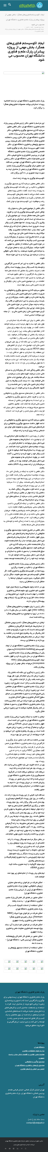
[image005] (40, 962)
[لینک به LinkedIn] (18, 1149)
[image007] (32, 962)
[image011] (8, 962)
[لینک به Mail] (6, 1149)
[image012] (40, 969)
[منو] (5, 5)
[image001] (32, 969)
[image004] (8, 969)
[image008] (24, 962)
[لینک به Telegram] (22, 1149)
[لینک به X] (14, 1149)
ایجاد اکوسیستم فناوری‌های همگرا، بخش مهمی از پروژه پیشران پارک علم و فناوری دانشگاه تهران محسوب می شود (24, 20)
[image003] (16, 969)
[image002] (24, 969)
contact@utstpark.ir (35, 1123)
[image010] (16, 962)
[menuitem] (9, 5)
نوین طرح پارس (17, 1145)
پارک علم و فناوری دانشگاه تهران (14, 1141)
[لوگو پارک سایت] (28, 5)
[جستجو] (9, 5)
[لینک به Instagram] (26, 1149)
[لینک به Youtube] (10, 1149)
